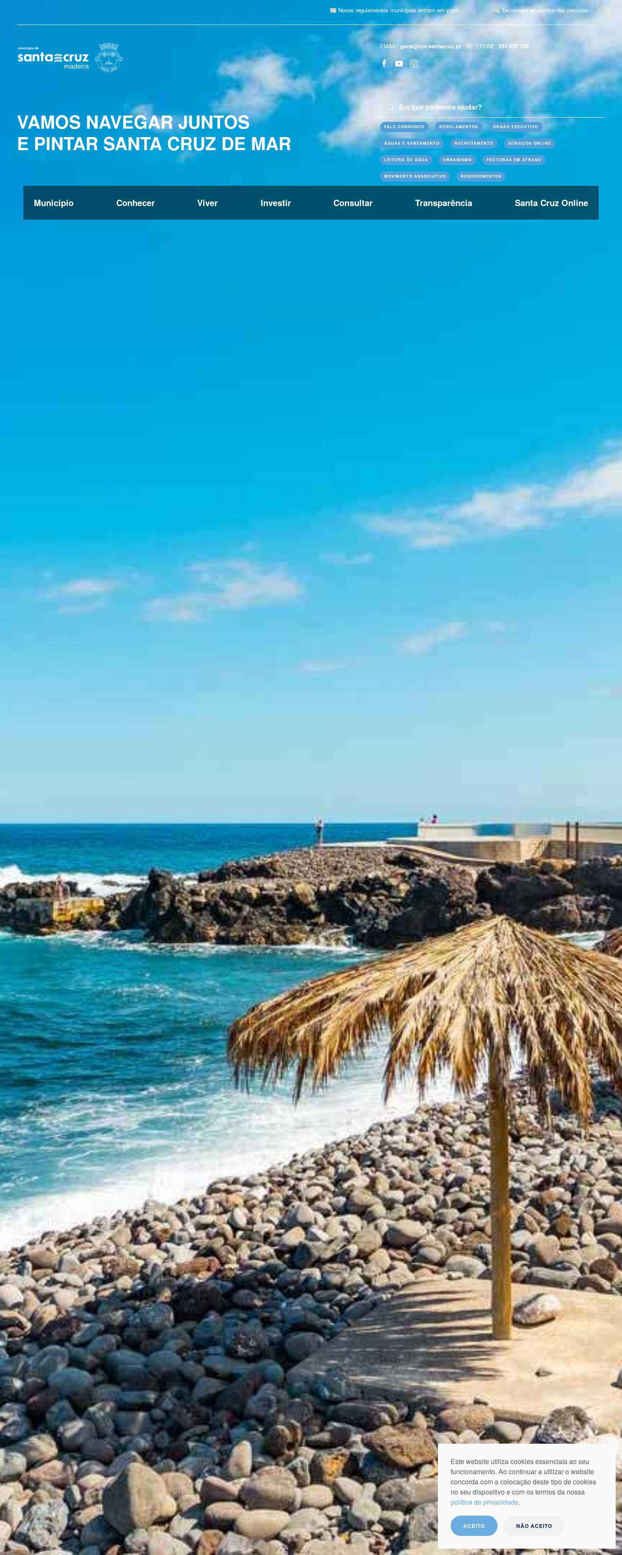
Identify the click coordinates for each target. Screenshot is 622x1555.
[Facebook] (384, 63)
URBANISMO (457, 159)
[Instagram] (414, 63)
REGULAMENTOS (458, 126)
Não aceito (534, 1526)
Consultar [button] (353, 202)
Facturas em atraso (514, 159)
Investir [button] (276, 202)
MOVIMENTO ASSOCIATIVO (415, 176)
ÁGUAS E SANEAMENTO (412, 143)
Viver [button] (207, 202)
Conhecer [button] (135, 202)
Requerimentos (481, 176)
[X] (399, 63)
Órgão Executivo (515, 126)
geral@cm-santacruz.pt (430, 46)
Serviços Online (529, 143)
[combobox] (492, 107)
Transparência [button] (443, 202)
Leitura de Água (406, 159)
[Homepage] (70, 56)
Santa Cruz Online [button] (551, 202)
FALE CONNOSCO (404, 126)
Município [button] (54, 202)
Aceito (474, 1526)
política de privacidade (484, 1502)
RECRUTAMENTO (473, 143)
